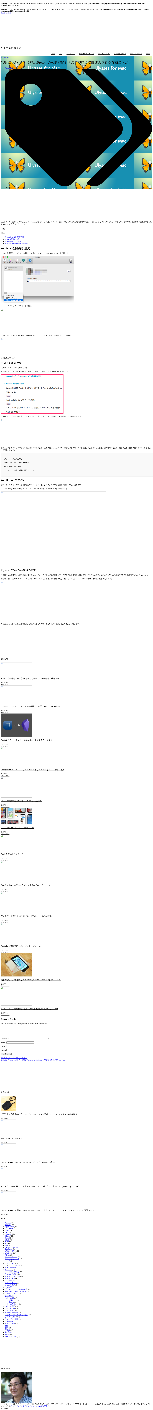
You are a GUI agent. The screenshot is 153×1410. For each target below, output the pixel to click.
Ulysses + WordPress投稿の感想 (17, 243)
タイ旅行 (8, 1287)
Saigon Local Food (11, 1247)
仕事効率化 (9, 1321)
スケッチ (8, 1280)
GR (6, 1232)
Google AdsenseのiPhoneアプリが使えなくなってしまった (26, 885)
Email (3, 1046)
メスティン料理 (11, 1317)
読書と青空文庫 (11, 1336)
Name (3, 1042)
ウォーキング (10, 1263)
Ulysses (7, 187)
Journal (7, 1238)
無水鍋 (7, 1330)
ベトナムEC (9, 1298)
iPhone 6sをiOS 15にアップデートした (17, 828)
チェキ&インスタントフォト (15, 1291)
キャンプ (8, 1270)
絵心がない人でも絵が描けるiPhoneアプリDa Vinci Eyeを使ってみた (31, 980)
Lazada (11, 1302)
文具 (6, 1328)
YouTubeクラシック (12, 1259)
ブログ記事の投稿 (13, 239)
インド (7, 1261)
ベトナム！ (71, 54)
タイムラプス (10, 1285)
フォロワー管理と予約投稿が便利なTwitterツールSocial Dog (27, 916)
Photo (7, 1245)
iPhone (3, 57)
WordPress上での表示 (14, 241)
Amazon (8, 1223)
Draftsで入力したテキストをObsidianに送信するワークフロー (27, 740)
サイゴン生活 (10, 1278)
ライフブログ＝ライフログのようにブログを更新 (29, 1406)
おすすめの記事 (11, 1267)
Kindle (7, 1240)
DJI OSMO (9, 1228)
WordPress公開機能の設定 (15, 237)
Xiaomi (7, 1255)
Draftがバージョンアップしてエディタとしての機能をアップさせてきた (32, 769)
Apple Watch (9, 1227)
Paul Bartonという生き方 (11, 1138)
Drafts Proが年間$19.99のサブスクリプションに (21, 946)
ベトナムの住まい (11, 1304)
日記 (60, 54)
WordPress (8, 1253)
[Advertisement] (76, 29)
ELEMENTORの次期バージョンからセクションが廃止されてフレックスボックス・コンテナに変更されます (48, 1210)
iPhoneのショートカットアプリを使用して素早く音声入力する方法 (30, 706)
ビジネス (8, 1296)
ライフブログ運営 (11, 1319)
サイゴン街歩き (15, 1265)
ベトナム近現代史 (11, 1313)
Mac (8, 57)
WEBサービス (10, 1251)
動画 (6, 1326)
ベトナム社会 (10, 1308)
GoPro (7, 1230)
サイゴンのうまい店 (86, 54)
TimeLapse (8, 1249)
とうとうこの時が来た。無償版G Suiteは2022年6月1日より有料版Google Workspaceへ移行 (40, 1186)
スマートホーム (11, 1283)
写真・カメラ (10, 1323)
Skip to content (6, 13)
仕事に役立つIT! (120, 54)
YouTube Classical (11, 1257)
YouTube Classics (136, 54)
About (148, 54)
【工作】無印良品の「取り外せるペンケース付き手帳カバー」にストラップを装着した (39, 1114)
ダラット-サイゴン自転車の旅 (16, 1289)
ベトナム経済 (10, 1310)
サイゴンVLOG (104, 54)
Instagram (8, 1234)
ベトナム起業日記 (11, 47)
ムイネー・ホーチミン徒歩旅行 (16, 1315)
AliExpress (12, 1300)
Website (3, 1050)
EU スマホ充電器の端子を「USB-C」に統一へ (21, 801)
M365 (7, 1241)
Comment (5, 1039)
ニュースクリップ (11, 1294)
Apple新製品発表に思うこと (13, 854)
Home (53, 54)
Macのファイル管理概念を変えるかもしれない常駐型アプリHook (29, 1009)
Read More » (5, 684)
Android (8, 1225)
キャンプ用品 (14, 1272)
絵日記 (7, 1334)
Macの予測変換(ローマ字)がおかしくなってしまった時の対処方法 (30, 678)
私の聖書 (8, 1332)
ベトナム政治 (10, 1306)
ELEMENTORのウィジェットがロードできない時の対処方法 (28, 1162)
